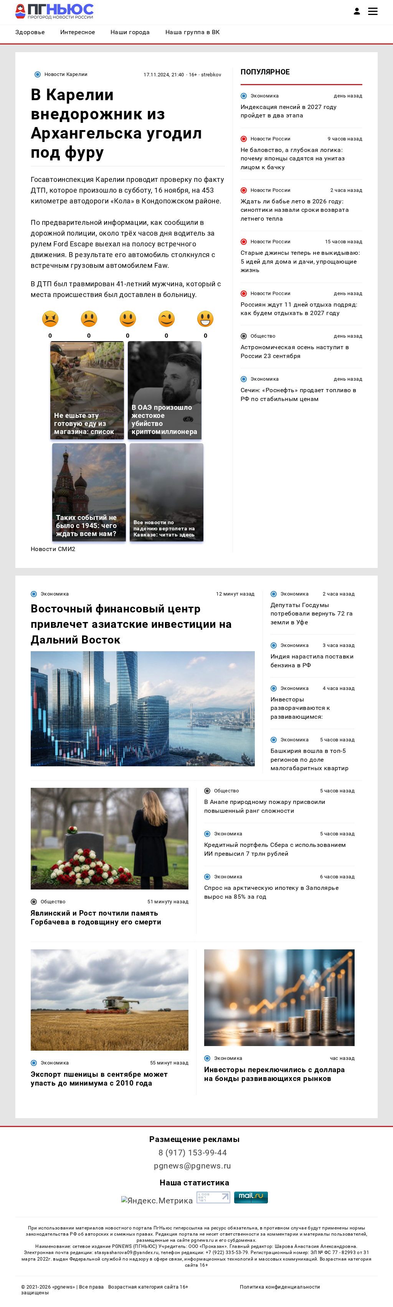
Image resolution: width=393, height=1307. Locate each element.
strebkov (211, 75)
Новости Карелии (66, 74)
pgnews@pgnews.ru (192, 1165)
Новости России (271, 139)
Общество (263, 336)
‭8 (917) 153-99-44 (193, 1152)
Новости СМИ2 (53, 549)
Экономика (265, 96)
